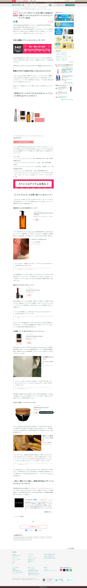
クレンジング (34, 172)
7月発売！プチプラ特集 (60, 54)
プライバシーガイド (15, 573)
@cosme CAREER (50, 558)
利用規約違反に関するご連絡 (33, 570)
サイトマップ (46, 569)
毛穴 (35, 430)
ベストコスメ (52, 2)
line (71, 570)
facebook (67, 570)
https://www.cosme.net (36, 244)
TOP (13, 2)
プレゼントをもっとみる (68, 82)
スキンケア (19, 77)
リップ (30, 539)
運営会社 (45, 567)
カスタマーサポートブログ (32, 572)
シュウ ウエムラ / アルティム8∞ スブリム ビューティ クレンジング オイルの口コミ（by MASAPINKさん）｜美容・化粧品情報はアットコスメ (33, 269)
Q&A (28, 2)
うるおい (20, 235)
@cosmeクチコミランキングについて (50, 570)
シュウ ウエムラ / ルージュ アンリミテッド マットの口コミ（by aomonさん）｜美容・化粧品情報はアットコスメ (34, 317)
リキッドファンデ (25, 148)
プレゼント (30, 556)
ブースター (32, 174)
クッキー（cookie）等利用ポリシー (18, 572)
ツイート (30, 530)
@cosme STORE (49, 556)
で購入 (47, 412)
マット (27, 301)
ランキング (17, 2)
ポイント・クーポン (16, 559)
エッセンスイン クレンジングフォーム (62, 93)
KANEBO (59, 87)
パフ (20, 174)
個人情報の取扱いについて (16, 570)
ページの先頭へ (71, 548)
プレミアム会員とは (15, 567)
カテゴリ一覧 (47, 2)
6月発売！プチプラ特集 (60, 58)
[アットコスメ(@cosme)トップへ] (16, 5)
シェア (40, 530)
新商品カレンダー (31, 559)
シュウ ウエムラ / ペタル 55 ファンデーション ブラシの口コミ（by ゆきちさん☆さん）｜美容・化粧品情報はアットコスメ (34, 464)
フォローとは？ (49, 499)
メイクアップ (20, 75)
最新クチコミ (31, 561)
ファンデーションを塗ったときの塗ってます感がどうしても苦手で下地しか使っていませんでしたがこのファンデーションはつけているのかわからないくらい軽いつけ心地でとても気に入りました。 (33, 383)
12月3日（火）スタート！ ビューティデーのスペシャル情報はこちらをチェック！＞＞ (33, 65)
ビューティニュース (32, 558)
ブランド (21, 2)
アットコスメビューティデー (19, 537)
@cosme (16, 555)
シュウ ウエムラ (29, 537)
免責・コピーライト (31, 567)
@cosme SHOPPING (50, 554)
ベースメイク (24, 426)
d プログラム (60, 91)
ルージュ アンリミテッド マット (33, 290)
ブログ (25, 2)
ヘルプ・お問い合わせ (32, 569)
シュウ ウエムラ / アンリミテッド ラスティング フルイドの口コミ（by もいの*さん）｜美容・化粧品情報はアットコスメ (34, 388)
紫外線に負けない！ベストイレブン (62, 56)
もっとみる (71, 61)
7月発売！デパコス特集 (60, 52)
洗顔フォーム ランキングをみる (67, 99)
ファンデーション (17, 430)
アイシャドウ (37, 148)
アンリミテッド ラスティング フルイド (34, 336)
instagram (61, 570)
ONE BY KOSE (60, 96)
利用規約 (13, 569)
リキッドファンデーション (41, 347)
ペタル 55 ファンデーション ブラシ (41, 407)
